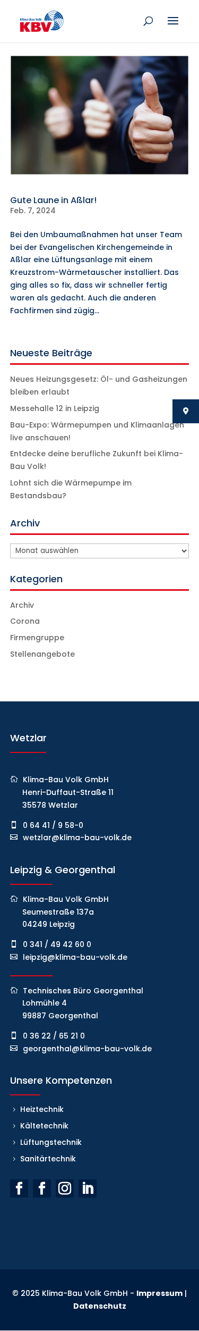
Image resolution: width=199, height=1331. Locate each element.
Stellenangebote (42, 654)
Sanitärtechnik (48, 1158)
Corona (25, 621)
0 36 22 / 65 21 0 (54, 1036)
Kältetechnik (44, 1125)
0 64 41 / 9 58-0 (53, 825)
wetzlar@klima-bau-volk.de (77, 837)
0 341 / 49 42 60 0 (57, 944)
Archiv (22, 605)
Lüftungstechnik (51, 1142)
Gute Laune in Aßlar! (53, 200)
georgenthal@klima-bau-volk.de (87, 1048)
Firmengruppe (37, 637)
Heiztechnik (42, 1109)
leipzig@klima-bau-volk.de (75, 957)
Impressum (159, 1293)
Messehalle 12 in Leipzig (54, 408)
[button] (19, 1312)
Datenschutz (99, 1306)
